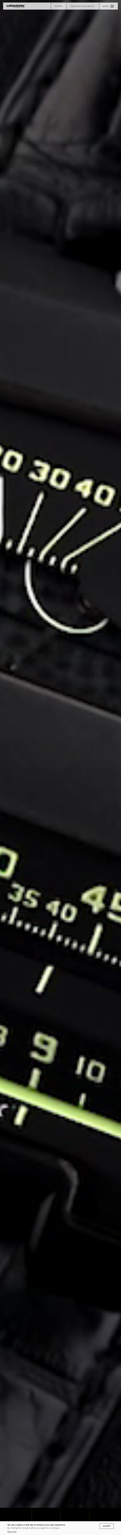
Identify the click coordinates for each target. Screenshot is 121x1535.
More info (11, 1531)
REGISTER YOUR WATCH (82, 6)
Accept (107, 1526)
